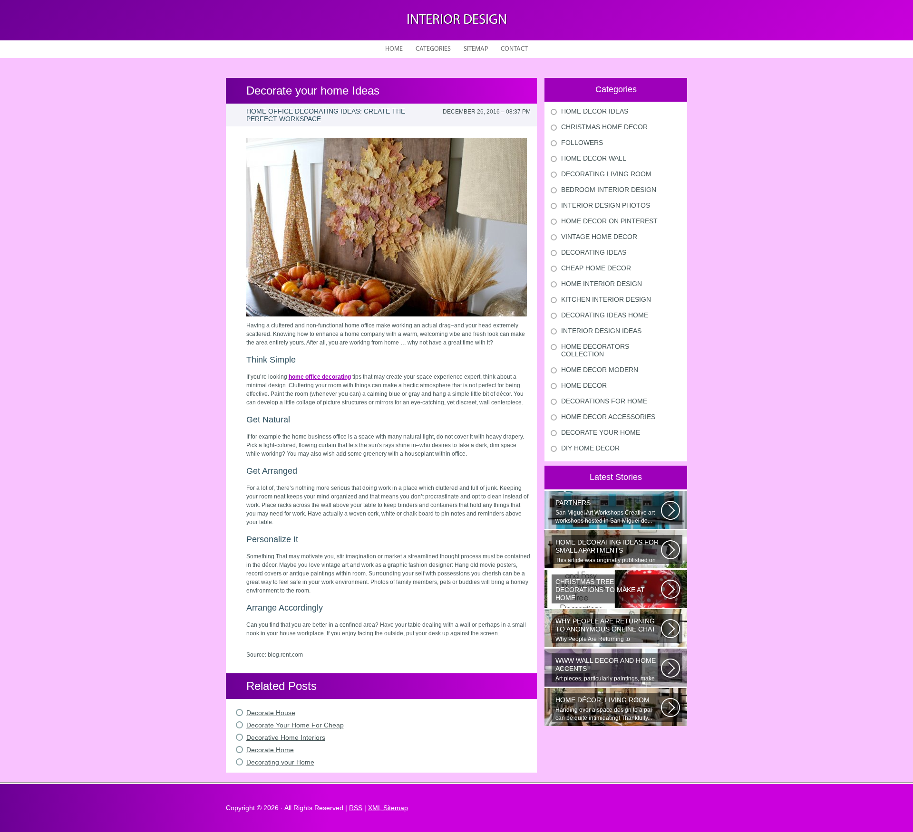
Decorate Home (270, 750)
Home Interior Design (601, 283)
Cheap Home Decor (596, 268)
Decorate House (270, 713)
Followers (582, 142)
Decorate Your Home (600, 432)
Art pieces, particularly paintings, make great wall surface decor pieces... (605, 669)
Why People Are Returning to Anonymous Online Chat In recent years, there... (607, 630)
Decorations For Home (604, 401)
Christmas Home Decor (604, 127)
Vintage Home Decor (599, 236)
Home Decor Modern (599, 369)
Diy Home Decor (590, 448)
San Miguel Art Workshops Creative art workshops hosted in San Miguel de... (605, 511)
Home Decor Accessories (608, 417)
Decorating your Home (280, 762)
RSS (355, 808)
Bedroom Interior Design (608, 189)
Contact (514, 49)
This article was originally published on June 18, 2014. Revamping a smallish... (607, 551)
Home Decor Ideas (594, 111)
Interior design (457, 20)
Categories (433, 49)
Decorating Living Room (606, 174)
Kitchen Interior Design (606, 299)
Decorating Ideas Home (604, 315)
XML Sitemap (388, 808)
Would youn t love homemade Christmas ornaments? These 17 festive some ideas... (607, 590)
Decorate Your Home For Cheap (295, 725)
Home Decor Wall (593, 158)
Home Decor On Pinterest (609, 221)
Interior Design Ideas (601, 331)
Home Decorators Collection (595, 350)
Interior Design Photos (605, 205)
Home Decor (584, 385)
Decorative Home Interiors (285, 737)
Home (394, 49)
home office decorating (320, 376)
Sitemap (476, 49)
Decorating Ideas (593, 252)
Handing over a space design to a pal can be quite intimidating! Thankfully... (603, 708)
